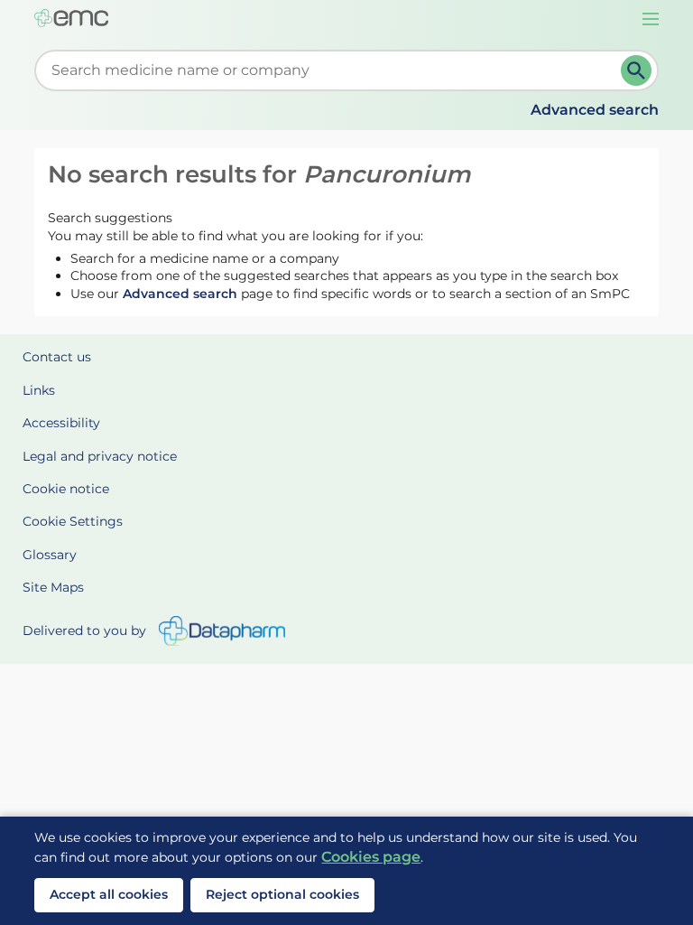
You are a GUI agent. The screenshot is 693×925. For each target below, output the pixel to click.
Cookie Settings (73, 521)
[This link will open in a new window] (222, 631)
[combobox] (331, 70)
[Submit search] (636, 70)
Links (39, 390)
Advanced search (595, 109)
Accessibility (61, 423)
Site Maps (53, 587)
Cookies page (370, 856)
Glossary (50, 555)
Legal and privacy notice (100, 456)
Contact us (57, 357)
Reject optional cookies (282, 894)
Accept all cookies (109, 894)
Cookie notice (66, 489)
